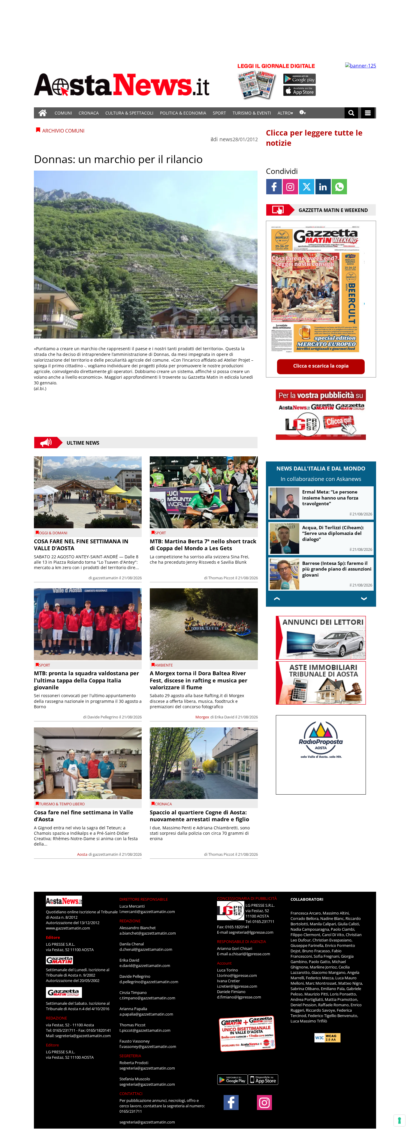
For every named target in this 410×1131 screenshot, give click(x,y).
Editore (53, 937)
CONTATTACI (131, 1093)
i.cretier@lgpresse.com (237, 986)
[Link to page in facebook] (274, 186)
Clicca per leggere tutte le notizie (314, 137)
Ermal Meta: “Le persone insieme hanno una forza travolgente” (330, 497)
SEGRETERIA (130, 1055)
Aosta (82, 854)
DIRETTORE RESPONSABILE (143, 899)
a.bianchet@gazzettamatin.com (147, 933)
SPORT (219, 113)
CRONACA (89, 113)
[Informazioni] (302, 112)
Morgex (202, 717)
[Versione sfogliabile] (257, 81)
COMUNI (63, 113)
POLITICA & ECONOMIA (183, 113)
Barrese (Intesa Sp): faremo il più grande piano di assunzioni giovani (337, 569)
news (226, 139)
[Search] (351, 112)
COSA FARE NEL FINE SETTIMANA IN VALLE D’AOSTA (81, 545)
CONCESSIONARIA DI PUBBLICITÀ (247, 898)
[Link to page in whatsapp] (339, 186)
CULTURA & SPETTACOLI (129, 113)
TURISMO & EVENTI (252, 113)
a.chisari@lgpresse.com (249, 953)
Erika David (224, 717)
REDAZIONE (56, 1018)
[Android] (299, 79)
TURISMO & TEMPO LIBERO (62, 804)
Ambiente (164, 665)
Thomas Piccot (221, 577)
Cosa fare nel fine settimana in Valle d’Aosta (83, 816)
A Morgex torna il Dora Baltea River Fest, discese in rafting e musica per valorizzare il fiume (198, 680)
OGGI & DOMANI (53, 533)
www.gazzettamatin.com (68, 928)
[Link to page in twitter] (306, 186)
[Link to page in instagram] (290, 186)
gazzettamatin (105, 577)
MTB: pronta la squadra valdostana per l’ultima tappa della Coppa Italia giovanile (86, 680)
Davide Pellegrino (102, 717)
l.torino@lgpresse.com (237, 975)
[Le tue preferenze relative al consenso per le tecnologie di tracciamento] (399, 1120)
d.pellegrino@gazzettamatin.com (148, 981)
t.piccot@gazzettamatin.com (144, 1030)
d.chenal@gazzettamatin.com (145, 949)
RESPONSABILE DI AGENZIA (241, 941)
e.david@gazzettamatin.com (144, 965)
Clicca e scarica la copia (321, 366)
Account (224, 963)
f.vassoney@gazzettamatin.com (147, 1046)
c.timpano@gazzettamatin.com (147, 998)
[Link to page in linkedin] (323, 186)
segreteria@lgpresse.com (251, 932)
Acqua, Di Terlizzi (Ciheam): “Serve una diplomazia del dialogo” (333, 533)
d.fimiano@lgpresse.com (239, 997)
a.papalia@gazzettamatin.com (146, 1014)
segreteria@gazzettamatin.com (83, 1035)
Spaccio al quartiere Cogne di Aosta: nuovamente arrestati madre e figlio (199, 816)
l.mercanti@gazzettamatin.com (147, 911)
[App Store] (300, 91)
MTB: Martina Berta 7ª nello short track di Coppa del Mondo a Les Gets (203, 545)
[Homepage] (42, 112)
